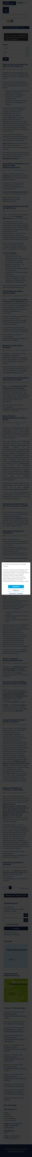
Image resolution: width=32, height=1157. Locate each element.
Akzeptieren (16, 586)
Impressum (20, 593)
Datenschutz (12, 593)
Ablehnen (16, 590)
